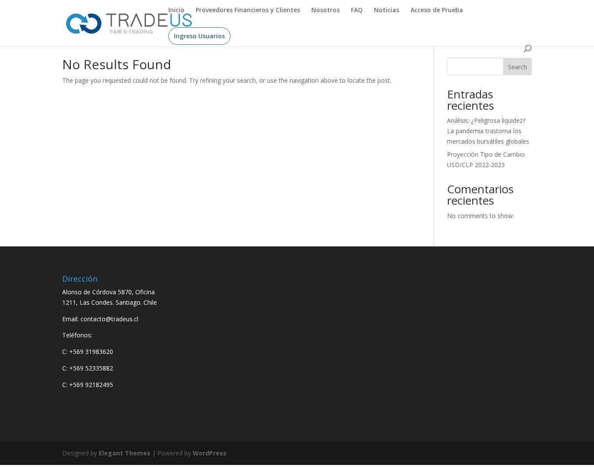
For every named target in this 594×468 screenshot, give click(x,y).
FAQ (357, 10)
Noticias (386, 10)
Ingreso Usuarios (199, 36)
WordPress (210, 453)
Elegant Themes (124, 453)
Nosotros (325, 10)
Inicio (176, 10)
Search (517, 67)
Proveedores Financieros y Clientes (248, 10)
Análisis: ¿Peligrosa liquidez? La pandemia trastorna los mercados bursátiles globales (488, 130)
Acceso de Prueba (436, 10)
